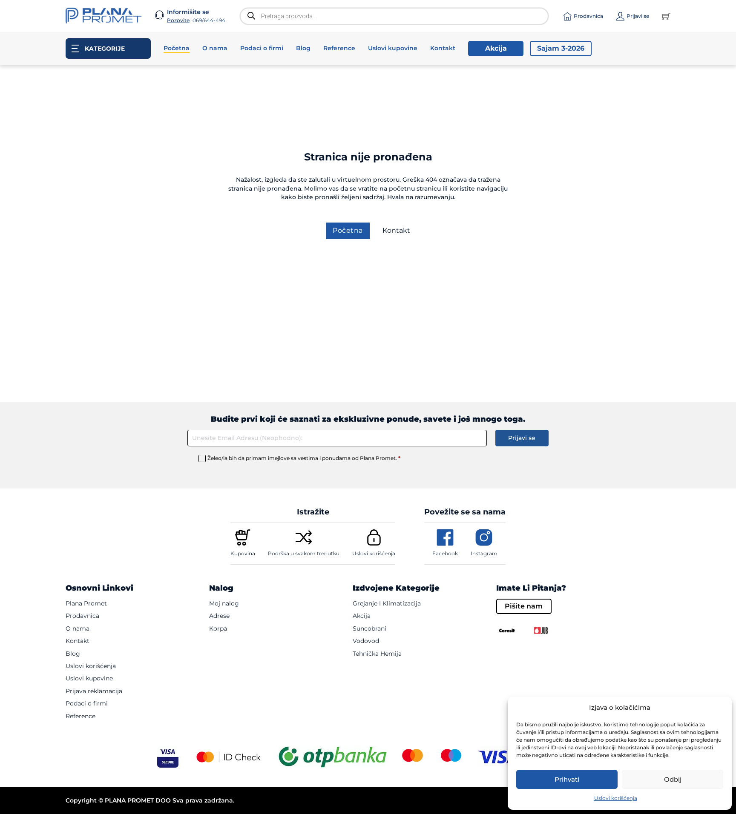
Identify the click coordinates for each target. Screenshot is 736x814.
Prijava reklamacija (94, 691)
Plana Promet (86, 603)
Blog (303, 48)
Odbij (672, 779)
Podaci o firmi (261, 48)
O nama (214, 48)
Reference (339, 48)
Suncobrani (369, 628)
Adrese (219, 616)
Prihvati (567, 779)
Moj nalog (224, 603)
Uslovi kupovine (392, 48)
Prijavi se (521, 438)
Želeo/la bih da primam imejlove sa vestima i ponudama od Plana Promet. (303, 458)
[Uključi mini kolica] (666, 16)
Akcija (496, 48)
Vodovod (366, 641)
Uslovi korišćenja (615, 798)
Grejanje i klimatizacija (387, 603)
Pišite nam (524, 606)
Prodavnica (82, 616)
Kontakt (442, 48)
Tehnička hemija (377, 653)
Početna (177, 48)
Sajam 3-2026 (560, 48)
